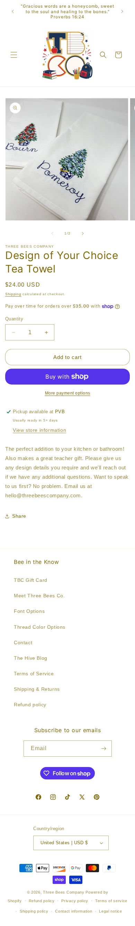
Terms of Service (34, 673)
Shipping (13, 294)
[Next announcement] (122, 11)
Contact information (73, 911)
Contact (23, 642)
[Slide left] (52, 233)
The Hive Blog (30, 658)
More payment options (67, 393)
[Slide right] (82, 233)
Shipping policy (34, 911)
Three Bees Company (63, 892)
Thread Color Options (39, 627)
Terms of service (111, 901)
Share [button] (19, 516)
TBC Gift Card (30, 580)
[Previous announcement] (12, 11)
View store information (39, 430)
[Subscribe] (103, 748)
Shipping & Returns (37, 689)
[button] (13, 54)
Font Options (29, 611)
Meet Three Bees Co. (39, 595)
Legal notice (110, 911)
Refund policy (30, 704)
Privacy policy (74, 901)
